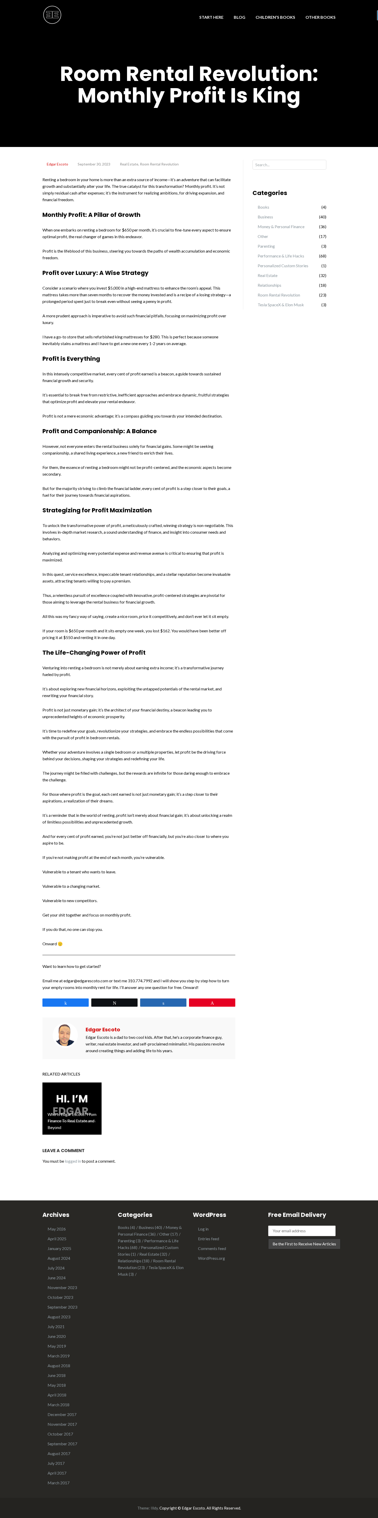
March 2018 (58, 1404)
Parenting (266, 246)
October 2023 (60, 1297)
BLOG (239, 17)
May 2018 (57, 1385)
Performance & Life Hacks (281, 255)
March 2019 (58, 1355)
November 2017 (62, 1424)
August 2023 (59, 1316)
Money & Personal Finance (281, 226)
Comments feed (212, 1248)
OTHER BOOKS (320, 17)
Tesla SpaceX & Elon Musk (281, 304)
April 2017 (57, 1472)
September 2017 (62, 1443)
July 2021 (56, 1326)
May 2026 (57, 1228)
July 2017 (56, 1463)
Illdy (154, 1508)
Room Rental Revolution (159, 164)
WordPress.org (211, 1258)
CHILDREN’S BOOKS (275, 17)
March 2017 (58, 1482)
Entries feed (208, 1238)
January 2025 (59, 1248)
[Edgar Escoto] (52, 14)
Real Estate (129, 164)
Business (265, 216)
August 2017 (59, 1453)
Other (263, 236)
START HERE (211, 17)
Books (263, 207)
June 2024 (57, 1277)
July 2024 (56, 1267)
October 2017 (60, 1433)
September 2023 (62, 1306)
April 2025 (57, 1238)
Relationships (269, 285)
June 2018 (57, 1375)
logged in (73, 1161)
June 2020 (57, 1336)
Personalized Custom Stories (283, 265)
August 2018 (59, 1365)
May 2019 (57, 1346)
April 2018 (57, 1394)
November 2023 (62, 1287)
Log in (203, 1228)
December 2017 (62, 1414)
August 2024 (59, 1258)
